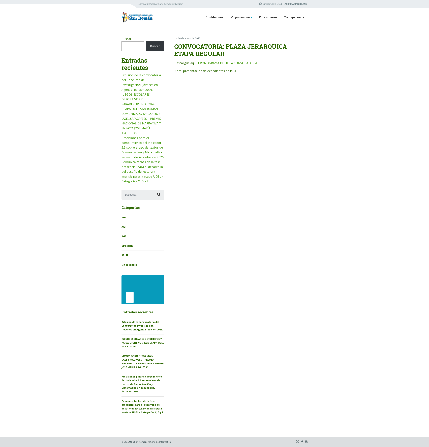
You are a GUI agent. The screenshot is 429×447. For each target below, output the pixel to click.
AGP (123, 236)
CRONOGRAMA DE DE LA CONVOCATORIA (227, 63)
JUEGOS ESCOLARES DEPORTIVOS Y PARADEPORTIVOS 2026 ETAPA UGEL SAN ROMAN (142, 342)
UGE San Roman (138, 441)
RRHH (124, 255)
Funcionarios (268, 17)
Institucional (215, 17)
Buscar (126, 39)
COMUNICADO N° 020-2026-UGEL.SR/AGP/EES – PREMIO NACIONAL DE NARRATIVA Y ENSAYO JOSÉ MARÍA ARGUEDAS (141, 123)
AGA (124, 217)
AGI (123, 226)
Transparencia (294, 17)
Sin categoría (129, 264)
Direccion (127, 245)
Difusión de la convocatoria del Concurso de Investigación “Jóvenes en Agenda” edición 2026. (142, 325)
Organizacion (240, 17)
